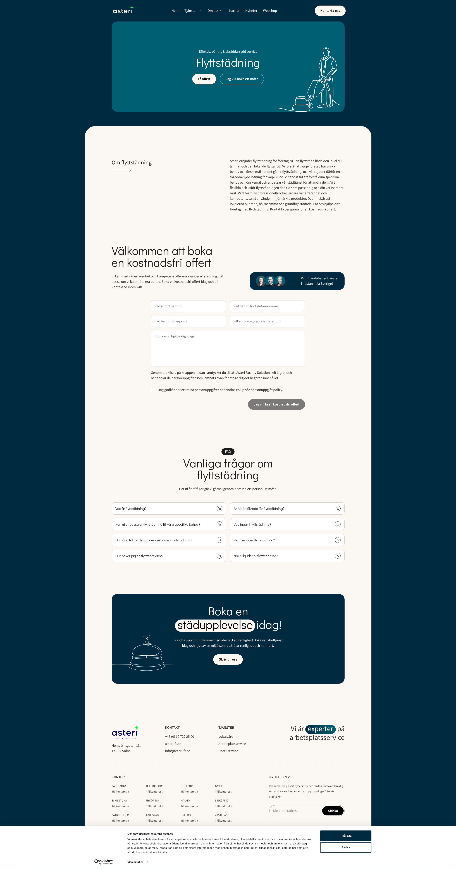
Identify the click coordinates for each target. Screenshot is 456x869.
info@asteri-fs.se (177, 750)
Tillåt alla (345, 835)
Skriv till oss (228, 659)
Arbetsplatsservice (232, 743)
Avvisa (346, 847)
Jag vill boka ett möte (242, 78)
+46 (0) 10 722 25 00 (179, 736)
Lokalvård (225, 736)
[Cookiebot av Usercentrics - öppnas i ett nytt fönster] (103, 862)
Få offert (204, 78)
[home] (123, 10)
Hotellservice (228, 750)
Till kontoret (119, 792)
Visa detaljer (135, 861)
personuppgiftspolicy (266, 389)
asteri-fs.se (173, 743)
